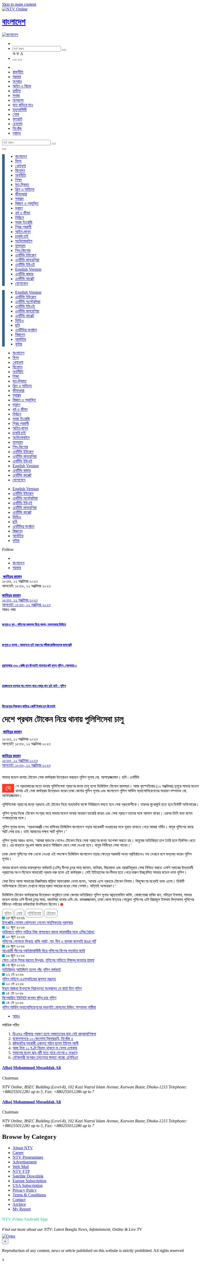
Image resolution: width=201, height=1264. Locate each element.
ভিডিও (19, 320)
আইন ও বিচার (22, 86)
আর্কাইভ (20, 339)
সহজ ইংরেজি (23, 222)
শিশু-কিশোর (22, 250)
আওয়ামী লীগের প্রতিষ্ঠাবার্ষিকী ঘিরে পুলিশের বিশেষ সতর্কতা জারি (43, 951)
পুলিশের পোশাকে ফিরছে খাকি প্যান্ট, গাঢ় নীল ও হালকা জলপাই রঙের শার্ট (49, 941)
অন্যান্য (18, 100)
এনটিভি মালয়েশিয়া (27, 260)
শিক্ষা (18, 180)
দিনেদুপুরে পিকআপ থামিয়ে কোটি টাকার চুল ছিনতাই (28, 706)
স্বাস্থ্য (19, 199)
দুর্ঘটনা (17, 91)
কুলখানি (17, 119)
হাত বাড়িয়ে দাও (23, 105)
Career (18, 1152)
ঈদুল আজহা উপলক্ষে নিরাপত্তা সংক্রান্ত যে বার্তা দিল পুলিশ (42, 988)
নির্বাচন (19, 217)
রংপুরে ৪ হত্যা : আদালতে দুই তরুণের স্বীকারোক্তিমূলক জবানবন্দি (37, 645)
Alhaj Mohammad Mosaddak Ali (31, 1067)
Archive (19, 1204)
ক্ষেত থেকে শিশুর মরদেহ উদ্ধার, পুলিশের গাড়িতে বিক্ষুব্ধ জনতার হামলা (48, 960)
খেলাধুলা (20, 166)
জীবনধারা (21, 194)
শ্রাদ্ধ (17, 133)
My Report (22, 1209)
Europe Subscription (29, 1181)
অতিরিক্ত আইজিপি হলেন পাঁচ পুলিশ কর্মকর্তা (31, 969)
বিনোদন (20, 170)
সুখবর (16, 95)
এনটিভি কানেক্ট (24, 278)
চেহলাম (17, 124)
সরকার (17, 76)
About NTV (23, 1148)
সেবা (19, 913)
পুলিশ (7, 913)
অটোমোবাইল (23, 241)
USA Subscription (28, 1185)
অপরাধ (17, 81)
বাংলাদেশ (14, 21)
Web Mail (21, 1166)
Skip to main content (19, 4)
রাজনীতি (18, 72)
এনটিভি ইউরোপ (25, 255)
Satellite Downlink (28, 1176)
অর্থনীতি (20, 175)
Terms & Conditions (29, 1195)
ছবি (17, 325)
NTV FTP (21, 1171)
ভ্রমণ (19, 208)
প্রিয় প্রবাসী (23, 227)
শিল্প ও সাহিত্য (24, 189)
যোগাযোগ (21, 283)
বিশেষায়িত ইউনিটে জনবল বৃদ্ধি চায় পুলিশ (29, 998)
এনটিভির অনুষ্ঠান (26, 330)
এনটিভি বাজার (24, 274)
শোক (16, 114)
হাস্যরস (20, 246)
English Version (28, 269)
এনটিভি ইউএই (25, 264)
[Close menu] (4, 149)
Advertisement (25, 1162)
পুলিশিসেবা (34, 913)
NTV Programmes (28, 1157)
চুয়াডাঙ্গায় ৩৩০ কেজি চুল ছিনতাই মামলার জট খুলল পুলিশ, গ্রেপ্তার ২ (39, 665)
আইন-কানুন (23, 231)
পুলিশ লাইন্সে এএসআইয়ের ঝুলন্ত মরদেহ (29, 979)
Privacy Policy (25, 1190)
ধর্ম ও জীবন (22, 213)
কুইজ (18, 344)
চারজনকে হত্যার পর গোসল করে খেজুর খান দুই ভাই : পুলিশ (34, 686)
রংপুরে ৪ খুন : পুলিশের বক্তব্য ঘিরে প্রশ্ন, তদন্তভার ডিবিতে (34, 624)
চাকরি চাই (21, 236)
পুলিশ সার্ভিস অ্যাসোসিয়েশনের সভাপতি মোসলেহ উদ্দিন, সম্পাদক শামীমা (49, 1007)
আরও (16, 1016)
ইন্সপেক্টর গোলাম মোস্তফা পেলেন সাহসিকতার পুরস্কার (37, 922)
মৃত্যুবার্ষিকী (20, 109)
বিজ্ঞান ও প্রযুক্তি (26, 203)
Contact (19, 1199)
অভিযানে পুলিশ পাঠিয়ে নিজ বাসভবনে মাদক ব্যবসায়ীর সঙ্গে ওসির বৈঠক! (48, 932)
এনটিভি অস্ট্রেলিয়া (27, 301)
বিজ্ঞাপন (20, 334)
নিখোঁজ (17, 128)
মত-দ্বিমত (22, 184)
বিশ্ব (18, 161)
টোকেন (50, 913)
